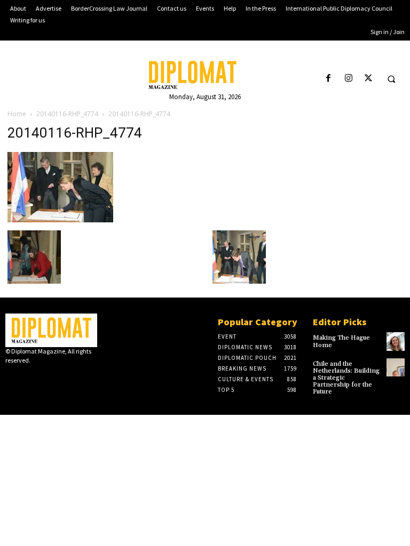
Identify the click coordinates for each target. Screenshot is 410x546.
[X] (368, 78)
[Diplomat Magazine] (205, 75)
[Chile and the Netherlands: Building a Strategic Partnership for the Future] (396, 367)
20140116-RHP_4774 (67, 113)
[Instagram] (348, 78)
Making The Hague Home (341, 341)
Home (16, 113)
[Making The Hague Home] (396, 341)
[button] (391, 79)
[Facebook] (328, 78)
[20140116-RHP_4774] (60, 219)
